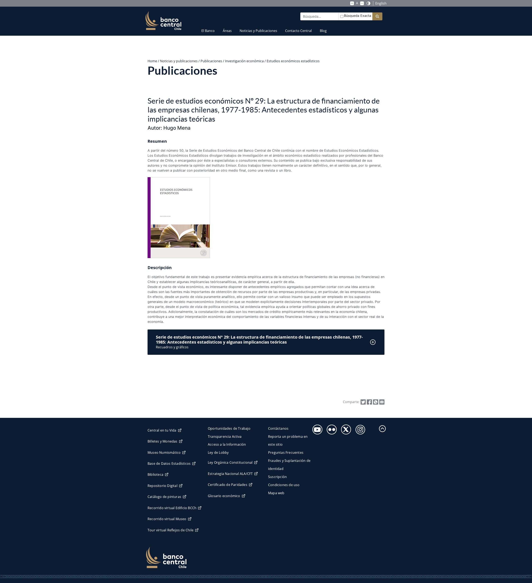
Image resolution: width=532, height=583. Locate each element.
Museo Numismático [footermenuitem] (164, 452)
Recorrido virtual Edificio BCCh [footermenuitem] (172, 508)
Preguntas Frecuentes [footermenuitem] (285, 452)
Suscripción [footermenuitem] (277, 476)
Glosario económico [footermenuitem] (224, 496)
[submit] (377, 16)
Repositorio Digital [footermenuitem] (162, 485)
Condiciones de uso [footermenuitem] (284, 485)
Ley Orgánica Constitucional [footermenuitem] (230, 462)
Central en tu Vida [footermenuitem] (162, 430)
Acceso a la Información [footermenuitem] (227, 444)
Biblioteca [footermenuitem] (155, 474)
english (381, 3)
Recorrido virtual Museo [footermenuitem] (167, 519)
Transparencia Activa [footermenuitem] (224, 436)
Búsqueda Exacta (357, 15)
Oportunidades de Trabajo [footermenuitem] (229, 428)
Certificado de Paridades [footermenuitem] (227, 484)
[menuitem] (208, 28)
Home (152, 61)
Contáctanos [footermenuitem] (278, 428)
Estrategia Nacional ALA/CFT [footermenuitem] (230, 473)
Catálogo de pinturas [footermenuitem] (164, 496)
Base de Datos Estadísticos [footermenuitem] (169, 463)
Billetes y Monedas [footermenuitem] (162, 441)
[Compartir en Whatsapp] (375, 402)
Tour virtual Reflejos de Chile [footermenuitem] (170, 530)
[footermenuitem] (316, 428)
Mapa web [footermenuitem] (276, 493)
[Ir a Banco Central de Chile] (163, 21)
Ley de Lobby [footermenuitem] (218, 452)
